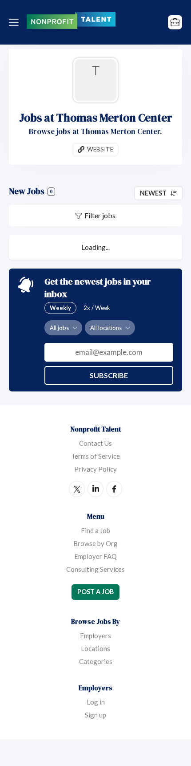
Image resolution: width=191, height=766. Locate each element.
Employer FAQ (95, 556)
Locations (95, 648)
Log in (96, 702)
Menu (15, 22)
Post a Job (95, 591)
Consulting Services (95, 569)
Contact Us (95, 443)
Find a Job (95, 530)
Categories (95, 661)
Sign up (95, 715)
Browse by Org (95, 543)
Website (100, 149)
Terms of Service (95, 456)
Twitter (76, 489)
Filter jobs (99, 215)
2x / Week (97, 307)
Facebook (114, 489)
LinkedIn (95, 489)
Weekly (60, 307)
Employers (95, 636)
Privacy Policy (95, 469)
